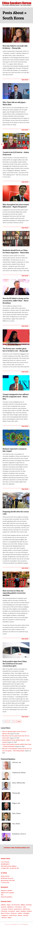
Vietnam (4, 917)
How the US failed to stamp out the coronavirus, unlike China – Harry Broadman (16, 300)
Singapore (5, 915)
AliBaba (3, 905)
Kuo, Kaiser (16, 824)
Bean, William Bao (18, 783)
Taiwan (20, 915)
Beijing (23, 905)
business (3, 907)
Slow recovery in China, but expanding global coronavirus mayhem (14, 593)
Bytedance (10, 907)
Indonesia (4, 911)
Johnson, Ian (16, 762)
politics (20, 913)
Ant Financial (16, 905)
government (18, 909)
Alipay (8, 905)
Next (19, 721)
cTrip (24, 907)
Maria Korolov (5, 876)
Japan (18, 911)
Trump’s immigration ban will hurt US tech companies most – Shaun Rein (16, 396)
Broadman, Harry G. (19, 834)
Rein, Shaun (16, 813)
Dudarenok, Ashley (18, 773)
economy (4, 909)
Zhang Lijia (16, 793)
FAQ (2, 895)
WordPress (25, 924)
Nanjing (23, 911)
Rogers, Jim (16, 803)
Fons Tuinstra (5, 862)
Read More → (25, 79)
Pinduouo (14, 913)
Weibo (9, 917)
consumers (18, 907)
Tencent (25, 915)
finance (10, 909)
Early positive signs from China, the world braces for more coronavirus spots (15, 663)
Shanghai (26, 913)
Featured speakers (6, 897)
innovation (11, 911)
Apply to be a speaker (7, 892)
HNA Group (26, 909)
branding (28, 905)
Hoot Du (14, 924)
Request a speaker (6, 890)
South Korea (13, 915)
